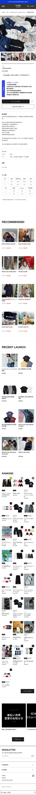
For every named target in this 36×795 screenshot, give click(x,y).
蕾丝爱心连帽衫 (16, 493)
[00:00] (18, 34)
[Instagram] (33, 776)
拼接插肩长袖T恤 (17, 637)
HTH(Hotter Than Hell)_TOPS (17, 12)
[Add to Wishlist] (32, 101)
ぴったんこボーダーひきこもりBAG (9, 369)
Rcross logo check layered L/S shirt (25, 425)
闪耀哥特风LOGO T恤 (7, 518)
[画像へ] (3, 57)
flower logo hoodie (7, 327)
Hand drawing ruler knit (8, 244)
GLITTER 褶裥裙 (5, 685)
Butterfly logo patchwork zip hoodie (9, 453)
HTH (8, 12)
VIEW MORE (27, 691)
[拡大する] (33, 18)
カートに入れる (15, 101)
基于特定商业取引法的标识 (7, 780)
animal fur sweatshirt (24, 299)
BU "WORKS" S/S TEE (24, 369)
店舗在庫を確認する (18, 106)
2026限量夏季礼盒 (6, 566)
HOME (3, 12)
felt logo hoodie (22, 271)
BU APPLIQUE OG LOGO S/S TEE (9, 425)
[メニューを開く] (3, 6)
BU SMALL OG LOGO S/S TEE (25, 397)
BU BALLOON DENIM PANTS (8, 397)
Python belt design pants (9, 271)
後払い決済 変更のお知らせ (9, 729)
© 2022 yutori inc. (7, 786)
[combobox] (18, 792)
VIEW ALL (18, 739)
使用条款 (4, 775)
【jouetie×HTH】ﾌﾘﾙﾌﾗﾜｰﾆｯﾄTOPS (9, 300)
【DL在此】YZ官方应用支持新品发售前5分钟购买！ (18, 1)
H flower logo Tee (23, 327)
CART (32, 6)
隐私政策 (4, 778)
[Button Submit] (33, 756)
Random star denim (24, 452)
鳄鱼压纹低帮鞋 (5, 613)
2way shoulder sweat (24, 244)
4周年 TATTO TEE (6, 637)
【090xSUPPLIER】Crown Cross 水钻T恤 (28, 495)
